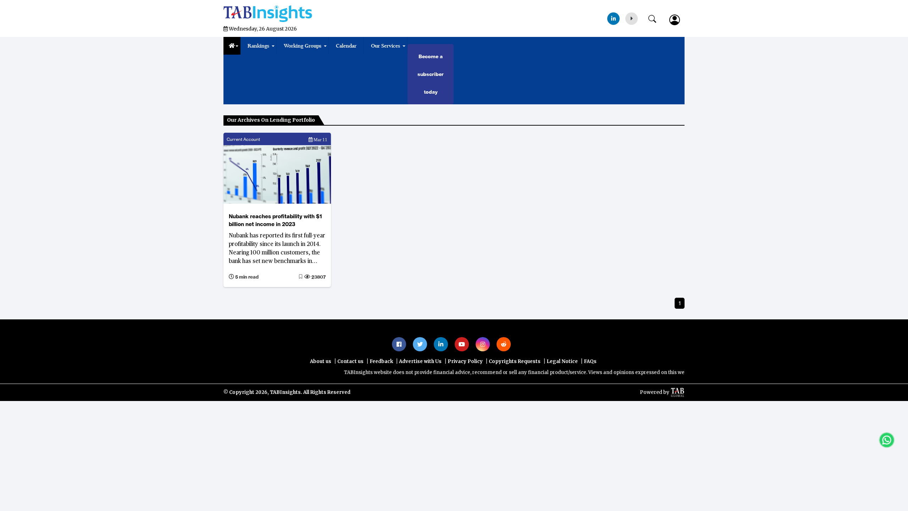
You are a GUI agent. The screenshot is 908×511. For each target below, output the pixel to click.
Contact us (350, 361)
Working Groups (302, 46)
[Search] (656, 17)
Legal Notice (562, 361)
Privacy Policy (465, 361)
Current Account (243, 139)
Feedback (381, 361)
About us (320, 361)
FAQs (590, 361)
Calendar (346, 46)
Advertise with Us (420, 361)
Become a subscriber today (430, 74)
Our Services (385, 46)
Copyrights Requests (515, 361)
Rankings (258, 46)
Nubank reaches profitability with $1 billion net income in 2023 (275, 220)
